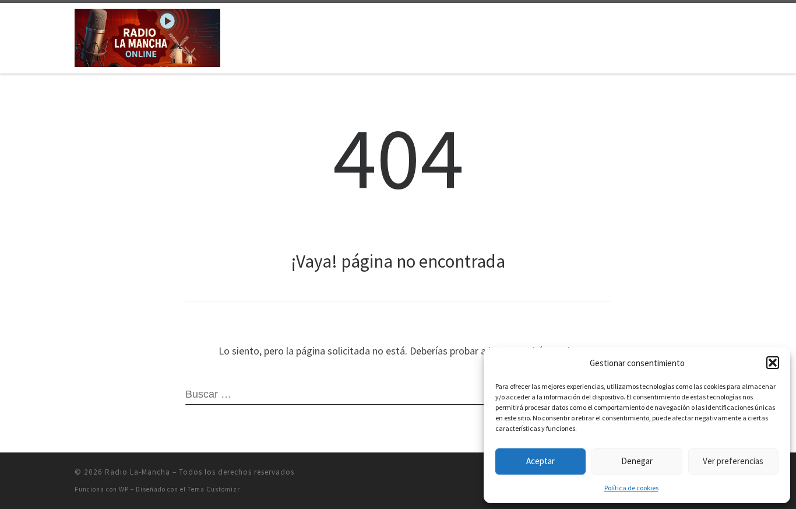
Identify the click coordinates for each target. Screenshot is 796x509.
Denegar (637, 460)
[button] (773, 362)
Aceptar (540, 460)
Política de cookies (631, 487)
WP (124, 489)
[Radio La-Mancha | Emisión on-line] (147, 36)
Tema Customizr (214, 489)
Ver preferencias (733, 460)
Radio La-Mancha (137, 472)
